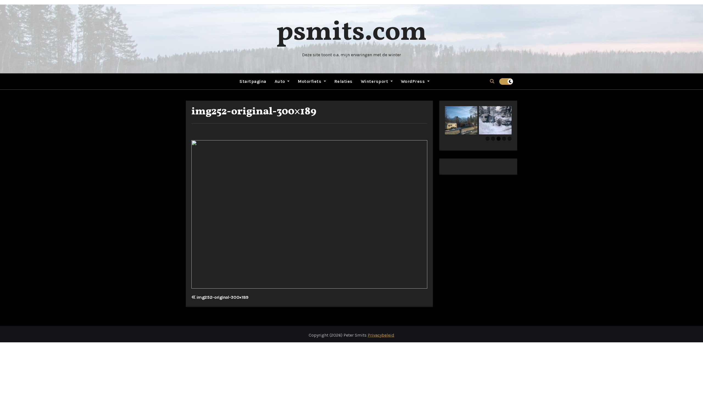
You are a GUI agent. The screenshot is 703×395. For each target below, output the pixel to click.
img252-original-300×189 (253, 112)
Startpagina (252, 81)
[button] (492, 81)
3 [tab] (498, 139)
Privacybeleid (381, 335)
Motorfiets (310, 81)
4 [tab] (504, 139)
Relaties (343, 81)
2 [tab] (493, 139)
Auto (280, 81)
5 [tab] (509, 139)
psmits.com (351, 33)
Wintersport (375, 81)
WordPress (413, 81)
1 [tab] (488, 139)
